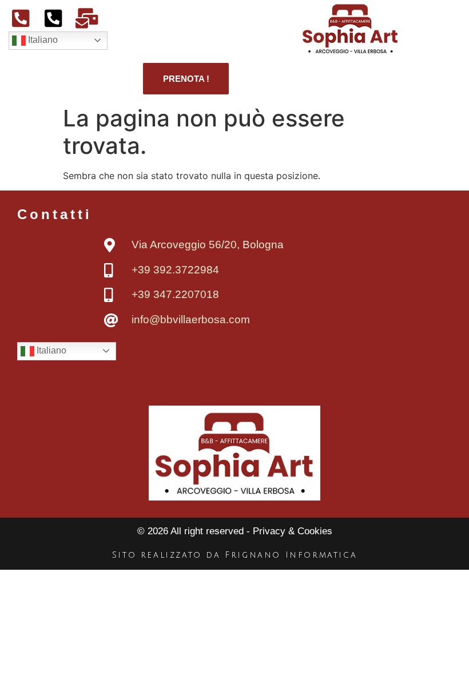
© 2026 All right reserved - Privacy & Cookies (234, 531)
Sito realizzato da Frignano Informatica (234, 555)
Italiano (42, 40)
